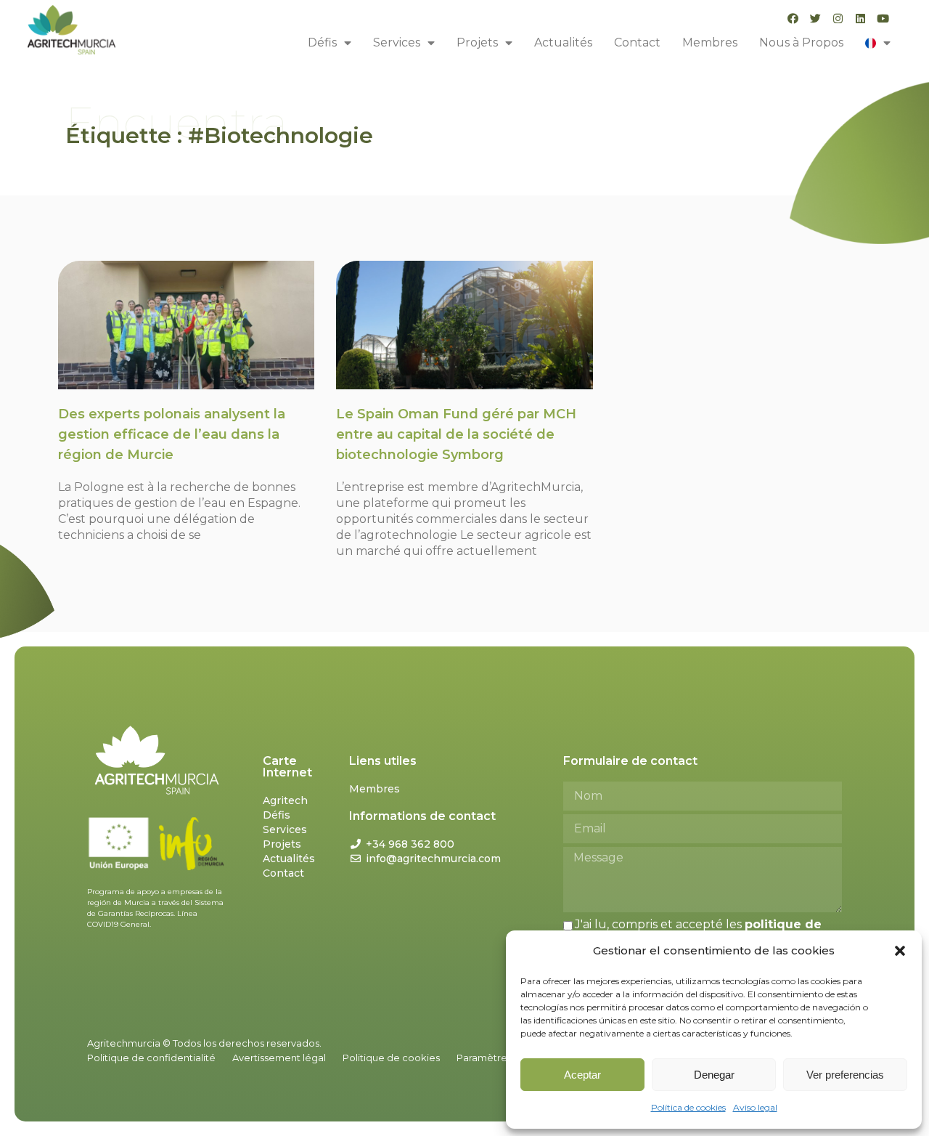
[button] (900, 951)
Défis (322, 42)
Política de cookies (688, 1107)
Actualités (563, 42)
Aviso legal (755, 1107)
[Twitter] (815, 18)
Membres (709, 42)
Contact (637, 42)
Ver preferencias (845, 1074)
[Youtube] (883, 18)
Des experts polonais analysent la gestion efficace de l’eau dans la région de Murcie (171, 434)
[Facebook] (793, 18)
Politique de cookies (391, 1057)
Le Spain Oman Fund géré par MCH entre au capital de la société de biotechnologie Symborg (456, 434)
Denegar (714, 1074)
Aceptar (582, 1074)
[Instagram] (838, 18)
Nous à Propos (801, 42)
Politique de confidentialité (151, 1057)
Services (396, 42)
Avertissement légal (279, 1057)
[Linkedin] (860, 18)
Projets (477, 42)
